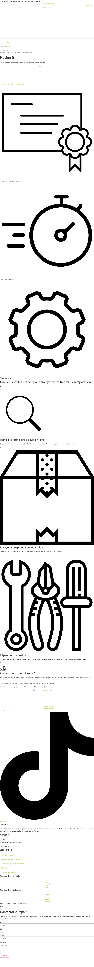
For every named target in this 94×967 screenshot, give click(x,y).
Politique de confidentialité (11, 859)
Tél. (1, 929)
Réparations (9, 52)
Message (3, 942)
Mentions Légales (8, 855)
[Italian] (93, 42)
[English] (89, 42)
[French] (91, 42)
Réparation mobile (20, 52)
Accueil (2, 52)
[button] (47, 38)
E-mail (2, 935)
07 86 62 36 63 (48, 3)
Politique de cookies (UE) (11, 872)
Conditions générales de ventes (13, 864)
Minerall (28, 903)
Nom (1, 922)
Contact (4, 868)
